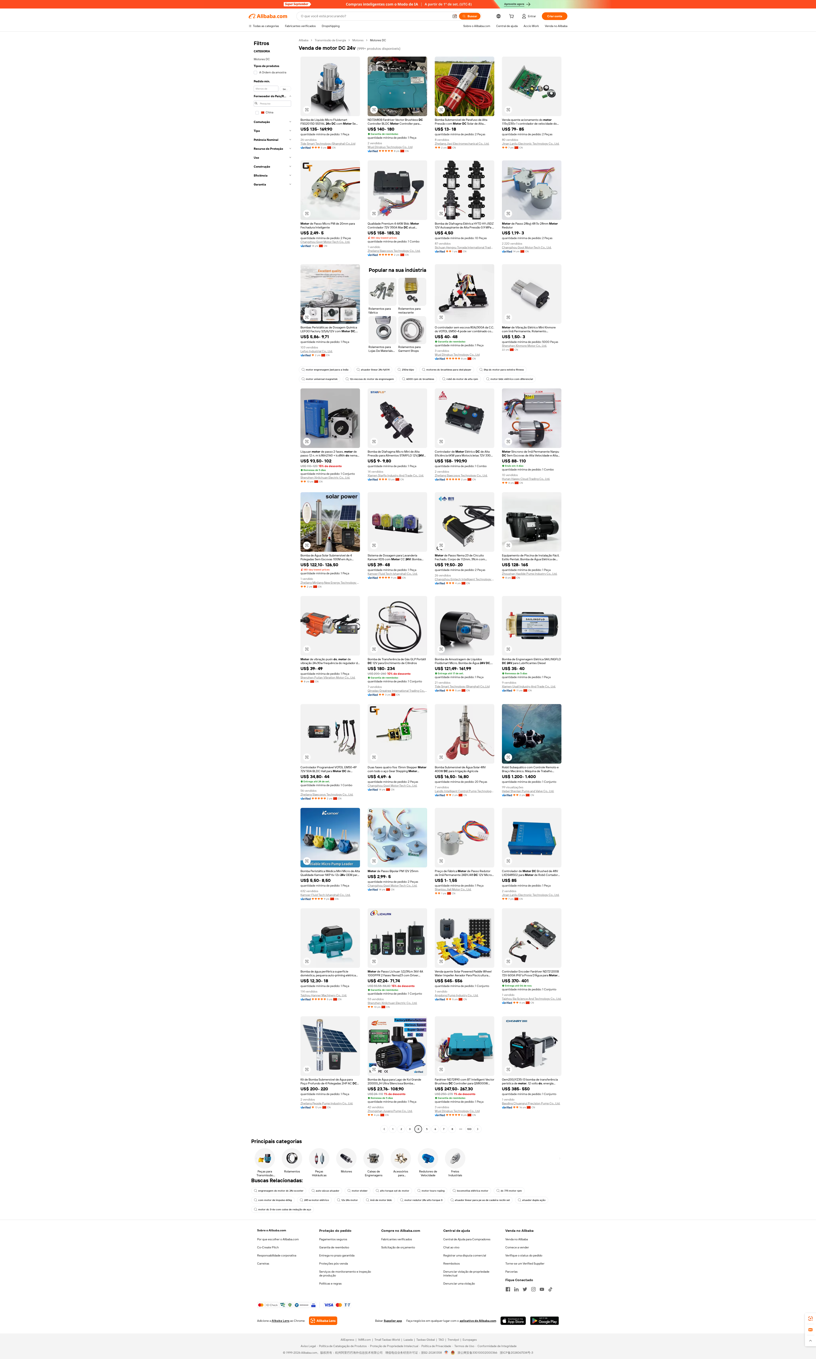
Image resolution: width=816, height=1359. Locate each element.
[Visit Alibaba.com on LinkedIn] (516, 1289)
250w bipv (408, 369)
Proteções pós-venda (333, 1263)
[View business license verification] (446, 1352)
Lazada (408, 1339)
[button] (454, 16)
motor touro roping (433, 1190)
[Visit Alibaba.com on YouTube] (541, 1289)
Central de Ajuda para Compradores (466, 1239)
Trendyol (453, 1339)
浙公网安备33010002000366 (477, 1352)
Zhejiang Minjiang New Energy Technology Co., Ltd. (330, 582)
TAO (441, 1339)
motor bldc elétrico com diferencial (511, 379)
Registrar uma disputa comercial (464, 1255)
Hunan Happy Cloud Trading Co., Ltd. (526, 479)
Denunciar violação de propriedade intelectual (466, 1273)
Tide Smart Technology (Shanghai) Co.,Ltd (327, 143)
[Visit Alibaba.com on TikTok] (550, 1289)
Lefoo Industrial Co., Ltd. (316, 351)
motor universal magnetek (321, 379)
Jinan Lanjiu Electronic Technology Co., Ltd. (530, 143)
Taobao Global (425, 1339)
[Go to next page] (478, 1129)
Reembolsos (451, 1263)
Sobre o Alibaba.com (271, 1230)
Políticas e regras (330, 1283)
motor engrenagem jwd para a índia (327, 369)
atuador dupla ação (533, 1200)
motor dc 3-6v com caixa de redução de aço (284, 1209)
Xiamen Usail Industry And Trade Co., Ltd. (529, 686)
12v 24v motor (349, 1200)
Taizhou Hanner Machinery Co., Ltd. (323, 995)
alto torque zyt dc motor (394, 1190)
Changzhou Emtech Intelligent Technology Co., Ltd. (464, 579)
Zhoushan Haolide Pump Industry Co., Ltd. (529, 573)
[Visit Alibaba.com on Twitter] (524, 1289)
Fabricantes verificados (396, 1239)
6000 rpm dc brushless (420, 379)
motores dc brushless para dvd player (448, 369)
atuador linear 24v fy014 (375, 369)
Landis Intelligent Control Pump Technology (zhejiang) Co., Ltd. (464, 791)
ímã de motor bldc (381, 1200)
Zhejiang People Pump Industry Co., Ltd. (326, 1103)
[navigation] (272, 585)
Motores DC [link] (378, 40)
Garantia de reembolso (334, 1247)
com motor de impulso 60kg (275, 1200)
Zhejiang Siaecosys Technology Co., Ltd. (394, 250)
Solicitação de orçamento (398, 1247)
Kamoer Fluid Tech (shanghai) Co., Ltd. (393, 573)
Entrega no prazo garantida (336, 1255)
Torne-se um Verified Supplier (524, 1263)
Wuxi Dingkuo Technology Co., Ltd (390, 147)
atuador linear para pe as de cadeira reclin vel (482, 1200)
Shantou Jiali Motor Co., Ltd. (453, 889)
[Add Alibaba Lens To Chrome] (323, 1320)
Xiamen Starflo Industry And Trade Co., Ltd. (396, 475)
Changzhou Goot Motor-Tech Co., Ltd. (325, 242)
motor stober (360, 1190)
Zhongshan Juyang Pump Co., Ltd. (390, 1111)
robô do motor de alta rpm (462, 379)
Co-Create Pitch (268, 1247)
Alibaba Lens (280, 1320)
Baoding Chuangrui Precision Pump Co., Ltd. (531, 1103)
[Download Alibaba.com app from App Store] (513, 1320)
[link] (810, 1318)
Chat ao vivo (451, 1247)
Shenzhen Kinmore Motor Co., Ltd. (524, 345)
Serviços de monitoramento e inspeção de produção (345, 1273)
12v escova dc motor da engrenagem (372, 379)
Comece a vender (517, 1247)
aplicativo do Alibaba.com (478, 1320)
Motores (358, 40)
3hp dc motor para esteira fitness (504, 369)
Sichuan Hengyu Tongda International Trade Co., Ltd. (464, 247)
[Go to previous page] (384, 1129)
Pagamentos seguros (333, 1239)
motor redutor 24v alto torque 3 (423, 1200)
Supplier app (393, 1320)
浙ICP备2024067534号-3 (516, 1352)
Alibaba (303, 40)
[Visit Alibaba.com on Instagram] (533, 1289)
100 (469, 1129)
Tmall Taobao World (387, 1339)
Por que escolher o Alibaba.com (278, 1239)
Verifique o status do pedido (523, 1255)
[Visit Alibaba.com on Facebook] (507, 1289)
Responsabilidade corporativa (276, 1255)
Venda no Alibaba (516, 1239)
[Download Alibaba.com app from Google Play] (544, 1320)
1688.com (364, 1339)
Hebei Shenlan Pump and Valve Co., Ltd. (528, 791)
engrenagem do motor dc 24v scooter (280, 1190)
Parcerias (511, 1271)
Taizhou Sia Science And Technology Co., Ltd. (531, 998)
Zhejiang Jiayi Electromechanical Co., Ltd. (462, 143)
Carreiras (263, 1263)
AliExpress (347, 1339)
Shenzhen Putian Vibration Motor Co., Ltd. (327, 677)
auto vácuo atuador (327, 1190)
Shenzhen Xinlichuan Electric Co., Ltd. (325, 477)
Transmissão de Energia (330, 40)
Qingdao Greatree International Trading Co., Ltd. (397, 690)
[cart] (512, 17)
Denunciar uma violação (459, 1283)
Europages (470, 1339)
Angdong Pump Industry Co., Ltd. (456, 995)
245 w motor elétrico (316, 1200)
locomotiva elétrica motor (472, 1190)
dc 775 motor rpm (511, 1190)
